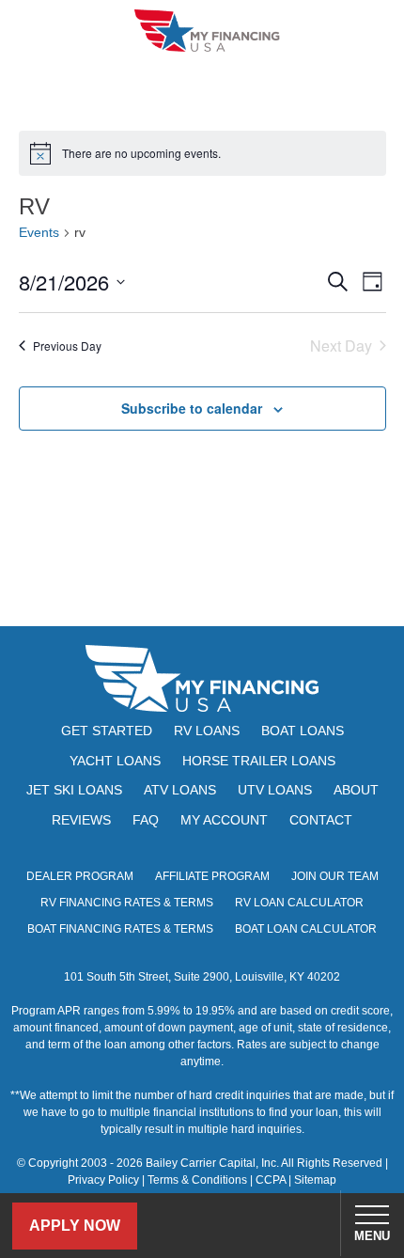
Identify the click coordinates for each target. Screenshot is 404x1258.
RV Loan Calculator (299, 902)
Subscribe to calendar (191, 408)
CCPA (271, 1180)
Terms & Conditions (197, 1180)
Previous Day (67, 346)
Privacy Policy (103, 1180)
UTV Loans (275, 789)
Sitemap (315, 1180)
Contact (320, 819)
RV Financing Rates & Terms (126, 902)
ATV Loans (180, 789)
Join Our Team (335, 876)
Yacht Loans (115, 760)
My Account (224, 819)
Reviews (81, 819)
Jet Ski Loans (74, 789)
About (356, 789)
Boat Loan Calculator (306, 929)
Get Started (106, 730)
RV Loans (207, 730)
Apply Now (74, 1226)
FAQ (145, 819)
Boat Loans (302, 730)
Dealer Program (79, 876)
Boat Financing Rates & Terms (120, 929)
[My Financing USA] (206, 30)
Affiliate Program (212, 876)
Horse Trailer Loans (258, 760)
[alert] (202, 153)
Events (39, 232)
